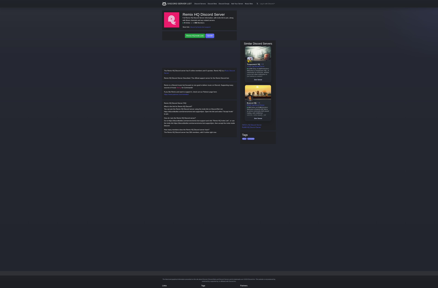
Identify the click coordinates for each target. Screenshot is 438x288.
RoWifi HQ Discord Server (251, 127)
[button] (267, 4)
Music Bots (249, 4)
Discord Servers (200, 4)
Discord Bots (212, 4)
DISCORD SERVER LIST (179, 4)
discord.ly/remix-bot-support (200, 27)
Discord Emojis (224, 4)
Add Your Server (237, 4)
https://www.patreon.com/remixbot (176, 94)
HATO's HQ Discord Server (252, 125)
